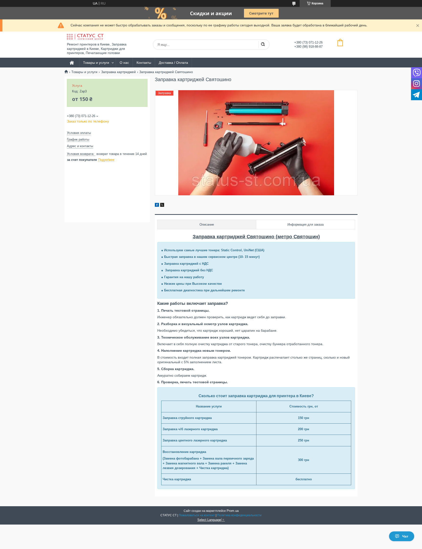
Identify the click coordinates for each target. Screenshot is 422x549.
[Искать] (262, 44)
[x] (162, 206)
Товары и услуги (96, 63)
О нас (124, 63)
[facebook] (157, 206)
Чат (405, 536)
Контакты (144, 63)
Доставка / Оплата (173, 63)
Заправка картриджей (118, 72)
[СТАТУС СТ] (85, 37)
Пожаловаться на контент (197, 515)
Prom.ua (233, 511)
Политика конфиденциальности (239, 515)
